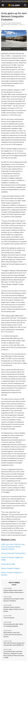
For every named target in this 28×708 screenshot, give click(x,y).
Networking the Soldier (8, 564)
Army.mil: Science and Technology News (13, 553)
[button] (0, 3)
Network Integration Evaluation (10, 568)
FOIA (24, 701)
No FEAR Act (6, 703)
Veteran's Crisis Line (18, 703)
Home (5, 699)
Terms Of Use (6, 701)
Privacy (21, 699)
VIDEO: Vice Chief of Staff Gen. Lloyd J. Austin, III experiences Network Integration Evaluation (13, 547)
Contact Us (13, 699)
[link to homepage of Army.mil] (14, 5)
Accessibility (16, 701)
